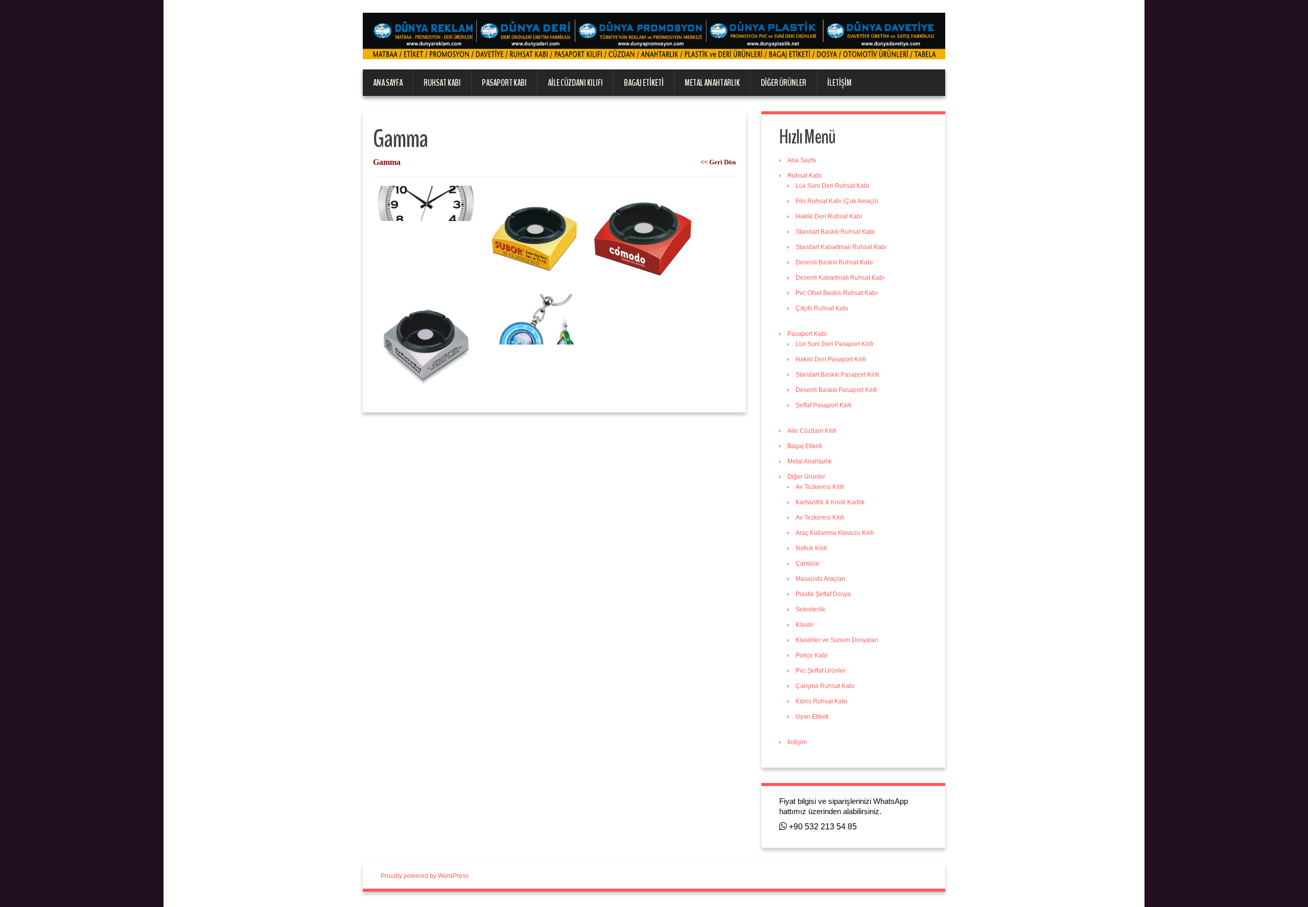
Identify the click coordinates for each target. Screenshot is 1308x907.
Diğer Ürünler (783, 83)
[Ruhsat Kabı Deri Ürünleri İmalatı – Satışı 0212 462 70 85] (654, 35)
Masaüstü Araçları (820, 578)
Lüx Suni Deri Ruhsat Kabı (832, 185)
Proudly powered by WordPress (425, 875)
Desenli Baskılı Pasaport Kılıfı (836, 390)
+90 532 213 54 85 (822, 826)
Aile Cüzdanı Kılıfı (575, 83)
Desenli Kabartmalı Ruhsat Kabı (840, 277)
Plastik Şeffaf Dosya (823, 594)
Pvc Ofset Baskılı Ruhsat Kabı (836, 293)
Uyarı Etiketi (812, 716)
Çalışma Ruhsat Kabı (825, 686)
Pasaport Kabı (504, 83)
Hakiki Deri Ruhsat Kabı (829, 216)
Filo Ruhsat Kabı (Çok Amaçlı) (837, 201)
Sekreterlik (810, 609)
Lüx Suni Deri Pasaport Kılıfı (834, 344)
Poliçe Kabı (811, 655)
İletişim (839, 83)
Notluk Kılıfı (811, 548)
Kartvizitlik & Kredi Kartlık (830, 502)
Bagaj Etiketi (644, 83)
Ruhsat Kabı (442, 83)
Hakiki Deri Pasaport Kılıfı (831, 359)
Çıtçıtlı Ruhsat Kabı (822, 308)
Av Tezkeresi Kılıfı (820, 487)
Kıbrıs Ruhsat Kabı (821, 701)
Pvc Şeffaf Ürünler (821, 670)
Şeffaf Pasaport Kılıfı (823, 405)
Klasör (804, 624)
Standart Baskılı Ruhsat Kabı (835, 231)
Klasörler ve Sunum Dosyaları (837, 640)
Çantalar (808, 563)
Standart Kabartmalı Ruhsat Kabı (841, 247)
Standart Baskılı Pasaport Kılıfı (837, 374)
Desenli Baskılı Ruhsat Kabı (834, 262)
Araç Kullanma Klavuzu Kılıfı (835, 532)
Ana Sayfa (388, 83)
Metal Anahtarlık (712, 83)
